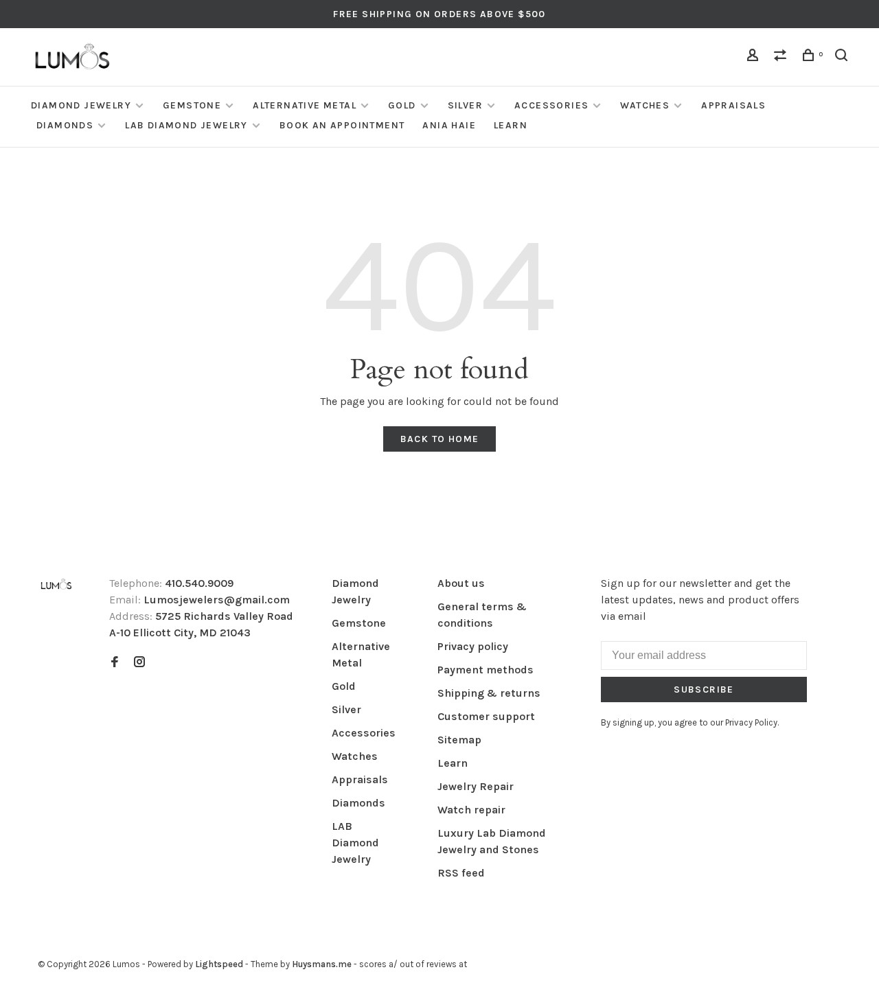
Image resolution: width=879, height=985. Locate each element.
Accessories (551, 105)
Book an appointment (342, 125)
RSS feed (461, 872)
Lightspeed (219, 964)
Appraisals (733, 105)
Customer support (486, 716)
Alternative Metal (304, 105)
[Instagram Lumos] (139, 662)
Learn (510, 125)
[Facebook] (114, 662)
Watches (645, 105)
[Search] (843, 57)
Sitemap (459, 739)
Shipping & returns (488, 692)
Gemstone (192, 105)
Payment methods (485, 669)
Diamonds (64, 125)
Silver (465, 105)
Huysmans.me (323, 964)
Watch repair (471, 809)
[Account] (754, 57)
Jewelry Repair (475, 786)
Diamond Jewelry (81, 105)
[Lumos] (56, 585)
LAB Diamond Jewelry (186, 125)
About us (461, 583)
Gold (402, 105)
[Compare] (782, 57)
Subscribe (704, 689)
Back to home (439, 439)
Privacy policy (472, 646)
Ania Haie (449, 125)
